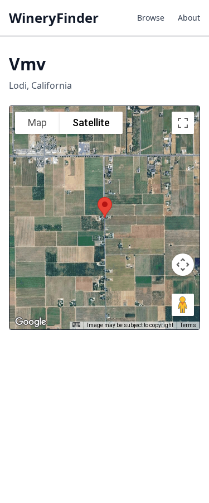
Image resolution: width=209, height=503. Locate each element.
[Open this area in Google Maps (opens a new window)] (30, 322)
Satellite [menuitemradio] (91, 122)
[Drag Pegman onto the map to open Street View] (183, 305)
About (189, 17)
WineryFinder (54, 18)
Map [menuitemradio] (37, 122)
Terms (188, 325)
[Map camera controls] (183, 264)
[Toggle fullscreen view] (183, 123)
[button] (104, 207)
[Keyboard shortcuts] (76, 324)
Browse (150, 17)
